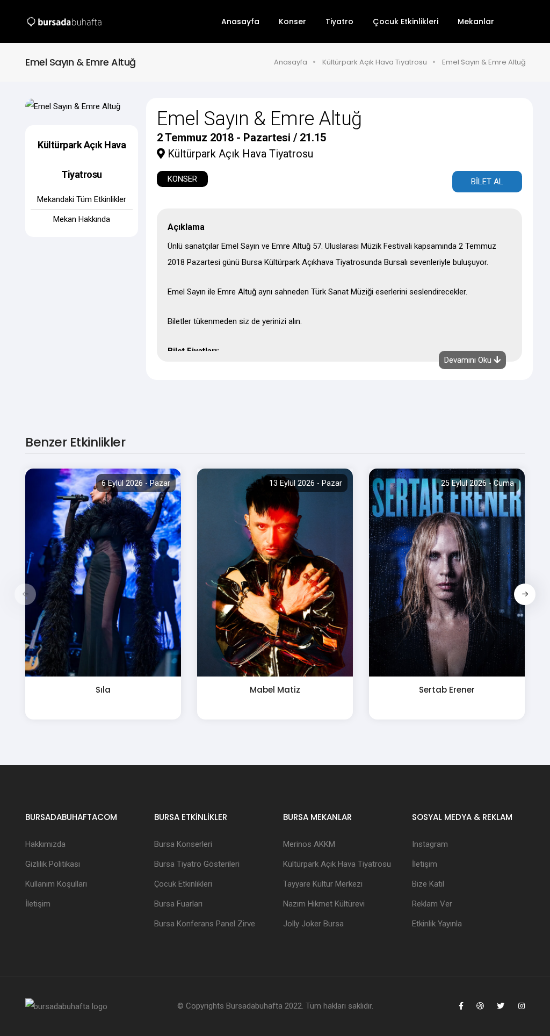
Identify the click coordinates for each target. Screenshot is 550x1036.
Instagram (430, 844)
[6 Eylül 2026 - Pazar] (103, 572)
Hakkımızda (45, 844)
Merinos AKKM (309, 844)
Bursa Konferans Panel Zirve (204, 924)
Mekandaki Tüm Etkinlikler (81, 199)
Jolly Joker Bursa (313, 924)
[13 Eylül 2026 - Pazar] (275, 572)
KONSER (182, 179)
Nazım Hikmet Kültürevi (324, 904)
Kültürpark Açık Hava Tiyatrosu (374, 62)
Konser (292, 21)
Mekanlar (476, 21)
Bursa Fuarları (178, 904)
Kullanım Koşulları (56, 884)
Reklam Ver (432, 904)
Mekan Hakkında (81, 219)
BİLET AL (487, 181)
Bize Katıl (428, 884)
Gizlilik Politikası (52, 864)
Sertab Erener (447, 689)
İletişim (37, 904)
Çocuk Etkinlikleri (405, 21)
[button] (524, 594)
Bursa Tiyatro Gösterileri (197, 864)
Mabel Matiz (275, 689)
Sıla (103, 689)
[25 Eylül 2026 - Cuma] (447, 572)
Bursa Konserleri (183, 844)
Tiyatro (339, 21)
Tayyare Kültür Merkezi (323, 884)
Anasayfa (240, 21)
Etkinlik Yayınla (437, 924)
